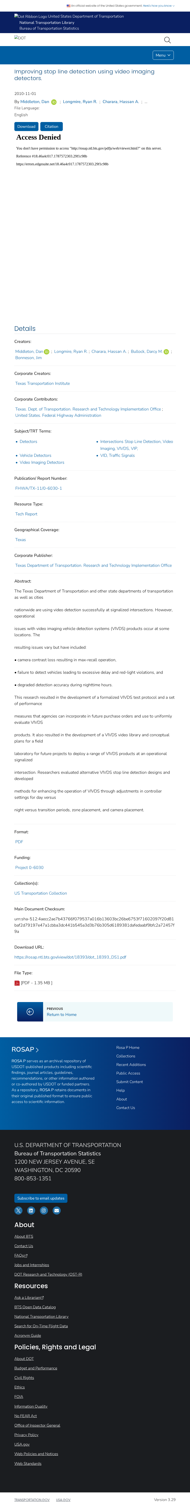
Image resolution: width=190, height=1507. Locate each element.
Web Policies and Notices (36, 1454)
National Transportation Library (41, 1316)
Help (120, 1090)
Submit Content (129, 1081)
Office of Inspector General (37, 1425)
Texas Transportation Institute (42, 383)
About (121, 1099)
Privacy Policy (26, 1435)
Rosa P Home (127, 1047)
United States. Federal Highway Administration (58, 415)
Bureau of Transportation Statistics (49, 28)
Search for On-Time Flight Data (41, 1326)
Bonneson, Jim (28, 357)
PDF (19, 842)
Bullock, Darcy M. (147, 351)
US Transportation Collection (40, 893)
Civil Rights (24, 1377)
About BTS (23, 1236)
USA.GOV (63, 1500)
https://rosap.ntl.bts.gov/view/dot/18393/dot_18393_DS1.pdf (70, 957)
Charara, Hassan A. (121, 101)
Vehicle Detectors (35, 455)
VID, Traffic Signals (117, 455)
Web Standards (27, 1463)
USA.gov (22, 1444)
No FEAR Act (25, 1416)
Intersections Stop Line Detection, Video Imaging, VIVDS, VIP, (136, 445)
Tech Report (26, 514)
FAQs (19, 1255)
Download (26, 126)
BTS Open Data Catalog (35, 1307)
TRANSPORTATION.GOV (32, 1500)
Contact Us (125, 1107)
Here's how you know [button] (157, 6)
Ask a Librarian (27, 1297)
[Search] (168, 39)
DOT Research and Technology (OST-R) (48, 1274)
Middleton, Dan (34, 101)
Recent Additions (131, 1064)
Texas (20, 539)
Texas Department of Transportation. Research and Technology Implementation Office (93, 565)
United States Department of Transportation (85, 16)
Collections (125, 1056)
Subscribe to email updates (40, 1198)
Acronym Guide (27, 1335)
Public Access (128, 1073)
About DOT (24, 1358)
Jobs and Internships (31, 1265)
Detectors (28, 441)
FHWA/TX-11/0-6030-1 (38, 488)
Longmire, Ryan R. (80, 101)
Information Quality (31, 1406)
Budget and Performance (35, 1368)
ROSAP (23, 1049)
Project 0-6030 (29, 867)
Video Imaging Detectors (42, 462)
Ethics (19, 1387)
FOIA (18, 1396)
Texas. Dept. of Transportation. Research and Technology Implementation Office (88, 409)
